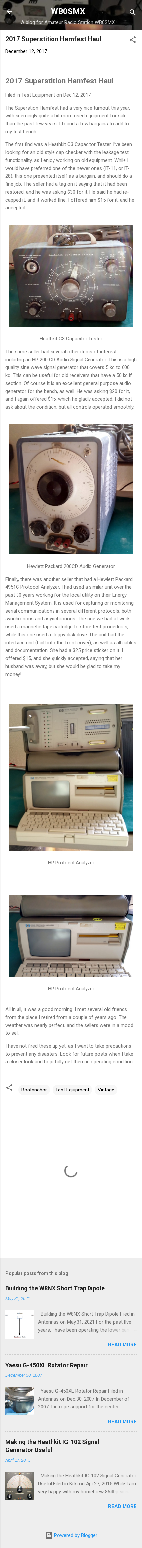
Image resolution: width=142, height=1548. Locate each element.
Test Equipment (72, 1090)
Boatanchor (34, 1090)
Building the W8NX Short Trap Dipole (55, 1288)
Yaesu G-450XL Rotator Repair (46, 1365)
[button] (133, 41)
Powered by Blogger (75, 1535)
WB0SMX (68, 11)
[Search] (133, 13)
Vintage (106, 1090)
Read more (122, 1345)
